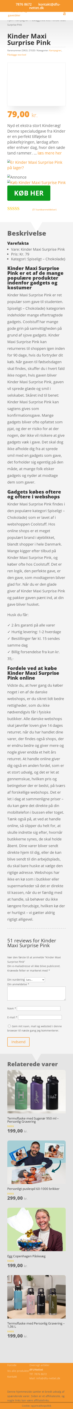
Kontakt (12, 1376)
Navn (11, 1008)
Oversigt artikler (39, 1365)
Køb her (29, 193)
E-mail (12, 1017)
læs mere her (50, 153)
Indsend (18, 1041)
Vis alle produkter (18, 1371)
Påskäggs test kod (16, 54)
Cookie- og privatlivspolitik (23, 1382)
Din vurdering (16, 979)
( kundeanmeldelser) (44, 209)
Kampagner (55, 50)
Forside (11, 1365)
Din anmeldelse (18, 984)
